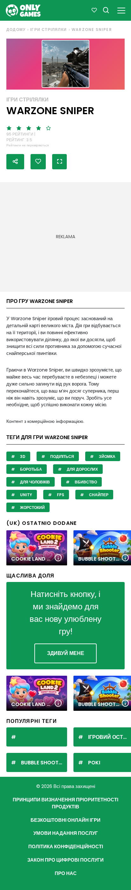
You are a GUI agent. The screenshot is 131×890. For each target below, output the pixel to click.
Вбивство (85, 482)
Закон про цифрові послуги (65, 860)
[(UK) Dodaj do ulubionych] (38, 161)
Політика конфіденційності (65, 846)
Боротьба (30, 469)
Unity (25, 494)
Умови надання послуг (65, 833)
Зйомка (106, 456)
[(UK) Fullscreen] (59, 161)
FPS (60, 494)
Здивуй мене (65, 653)
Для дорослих (82, 469)
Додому (15, 29)
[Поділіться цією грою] (15, 161)
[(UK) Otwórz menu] (121, 9)
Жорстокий (32, 507)
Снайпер (98, 494)
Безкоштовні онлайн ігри (65, 820)
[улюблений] (94, 10)
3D (22, 456)
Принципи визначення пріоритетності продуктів (65, 803)
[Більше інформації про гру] (58, 558)
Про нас (66, 873)
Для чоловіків (34, 482)
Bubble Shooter (42, 762)
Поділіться (61, 456)
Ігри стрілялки (48, 29)
